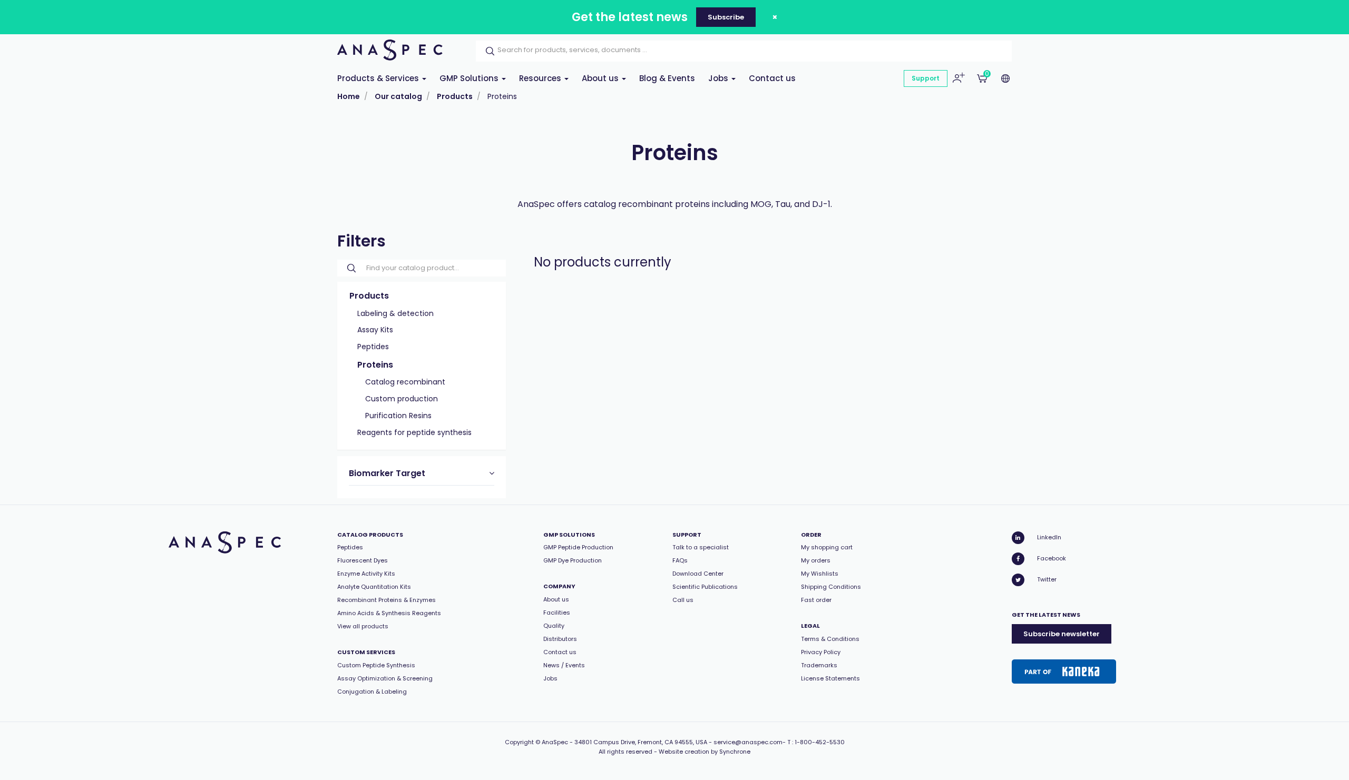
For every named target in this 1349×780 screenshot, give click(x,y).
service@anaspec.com (748, 742)
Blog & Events (667, 78)
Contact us (772, 78)
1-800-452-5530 (820, 742)
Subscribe (726, 17)
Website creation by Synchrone (704, 751)
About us (601, 78)
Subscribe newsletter (1061, 634)
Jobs (719, 78)
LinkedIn (1049, 537)
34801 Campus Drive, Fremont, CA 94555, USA (640, 742)
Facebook (1051, 558)
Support (926, 78)
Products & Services (379, 78)
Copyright (519, 742)
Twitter (1047, 579)
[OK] (487, 51)
